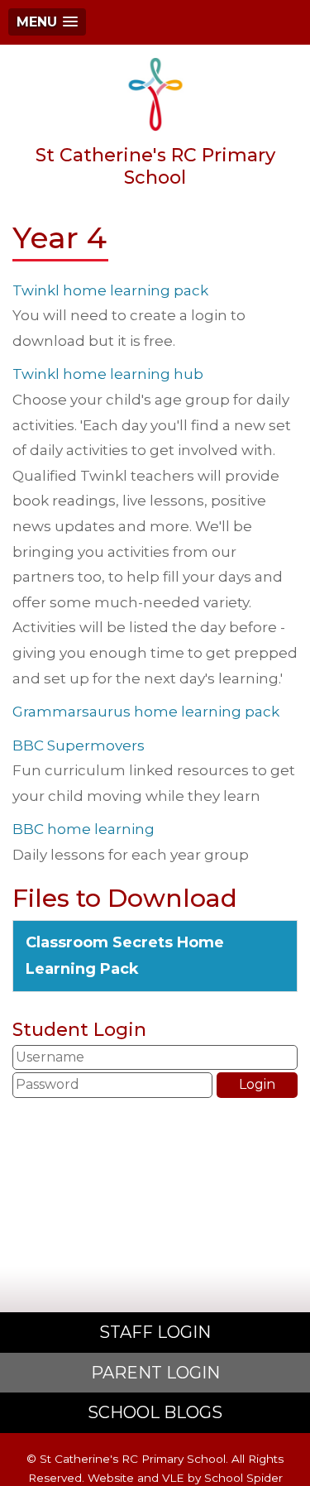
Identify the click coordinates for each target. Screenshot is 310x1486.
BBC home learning (83, 829)
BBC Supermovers (78, 745)
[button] (47, 22)
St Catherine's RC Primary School (155, 166)
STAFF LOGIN (155, 1332)
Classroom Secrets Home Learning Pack (125, 955)
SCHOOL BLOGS (155, 1412)
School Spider (243, 1477)
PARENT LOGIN (155, 1373)
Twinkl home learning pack (110, 290)
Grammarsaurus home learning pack (145, 711)
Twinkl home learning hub (107, 374)
